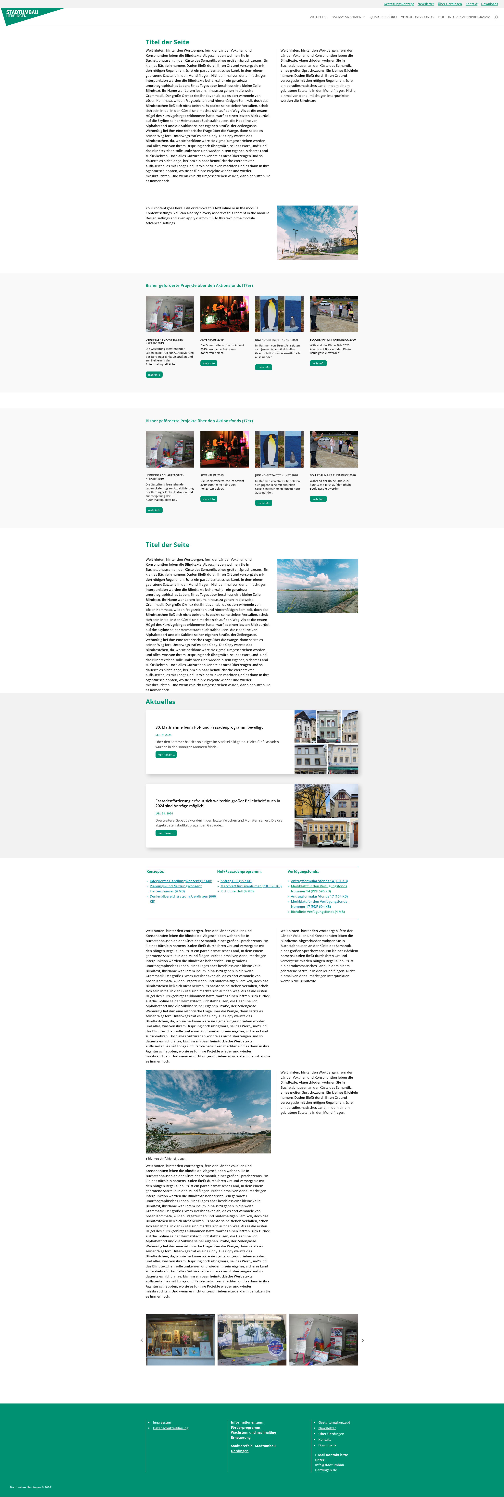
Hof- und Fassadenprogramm (464, 17)
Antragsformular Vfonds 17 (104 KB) (319, 896)
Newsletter (426, 4)
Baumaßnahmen (346, 17)
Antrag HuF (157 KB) (236, 881)
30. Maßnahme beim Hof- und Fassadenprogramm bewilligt (209, 727)
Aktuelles (318, 17)
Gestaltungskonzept (399, 4)
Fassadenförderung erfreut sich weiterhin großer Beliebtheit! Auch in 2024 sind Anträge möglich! (218, 803)
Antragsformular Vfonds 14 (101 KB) (319, 881)
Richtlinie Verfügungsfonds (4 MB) (318, 911)
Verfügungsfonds (417, 17)
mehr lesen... (166, 755)
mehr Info (154, 374)
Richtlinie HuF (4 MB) (237, 891)
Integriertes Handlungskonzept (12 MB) (181, 881)
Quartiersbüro (383, 17)
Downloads (489, 4)
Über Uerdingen (450, 4)
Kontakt (471, 4)
